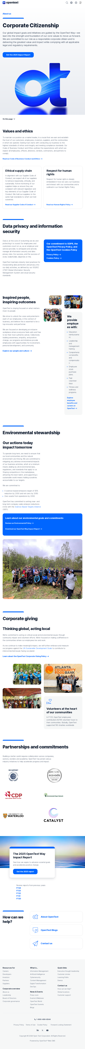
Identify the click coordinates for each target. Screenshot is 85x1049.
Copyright (23, 1036)
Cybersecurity (35, 977)
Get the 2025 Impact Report (20, 55)
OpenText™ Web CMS (47, 1041)
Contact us (46, 943)
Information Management (39, 971)
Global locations (63, 992)
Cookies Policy (52, 258)
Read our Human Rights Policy (58, 205)
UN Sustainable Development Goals (37, 648)
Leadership (7, 995)
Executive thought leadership (68, 971)
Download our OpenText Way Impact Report (23, 529)
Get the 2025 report (25, 871)
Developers (7, 974)
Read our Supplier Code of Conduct (19, 205)
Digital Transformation (38, 983)
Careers (6, 971)
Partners (6, 980)
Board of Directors (9, 998)
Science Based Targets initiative (28, 507)
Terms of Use (30, 1025)
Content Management (38, 980)
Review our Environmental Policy (19, 523)
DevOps (33, 987)
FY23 (18, 891)
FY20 (18, 898)
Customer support (64, 995)
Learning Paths (63, 977)
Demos (60, 980)
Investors (6, 977)
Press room (34, 995)
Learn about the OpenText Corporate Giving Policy (24, 656)
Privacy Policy (52, 254)
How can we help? (64, 989)
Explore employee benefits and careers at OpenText (72, 403)
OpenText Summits (37, 1004)
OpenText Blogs (49, 930)
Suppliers (6, 983)
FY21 (18, 896)
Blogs (32, 1007)
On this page (8, 119)
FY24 (18, 888)
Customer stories (64, 974)
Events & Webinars (37, 998)
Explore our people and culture (16, 351)
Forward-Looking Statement (61, 1025)
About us (6, 992)
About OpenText (49, 916)
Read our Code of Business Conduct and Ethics (21, 159)
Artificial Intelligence (37, 974)
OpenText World (36, 1001)
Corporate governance (11, 1001)
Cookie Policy (42, 1025)
